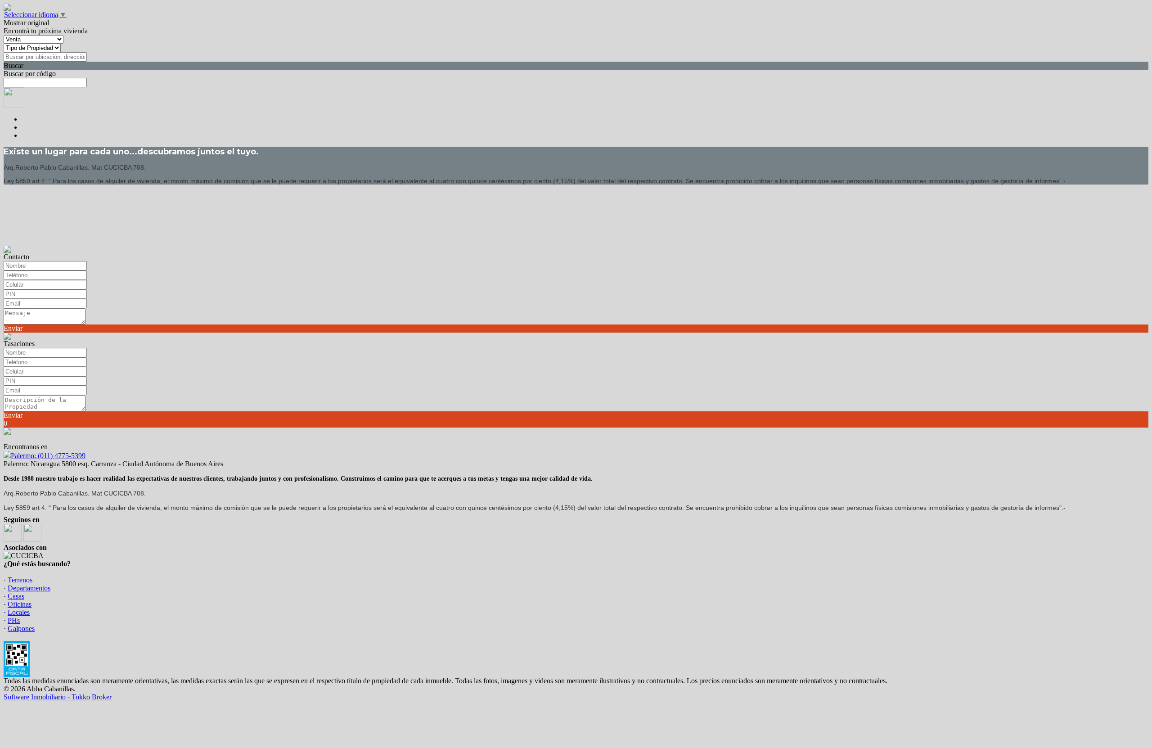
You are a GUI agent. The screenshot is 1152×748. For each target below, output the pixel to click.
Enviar (13, 328)
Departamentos (29, 588)
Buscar (13, 65)
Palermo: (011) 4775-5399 (48, 456)
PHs (14, 620)
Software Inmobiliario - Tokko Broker (58, 697)
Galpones (21, 628)
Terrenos (20, 580)
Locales (19, 612)
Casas (16, 596)
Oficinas (20, 604)
